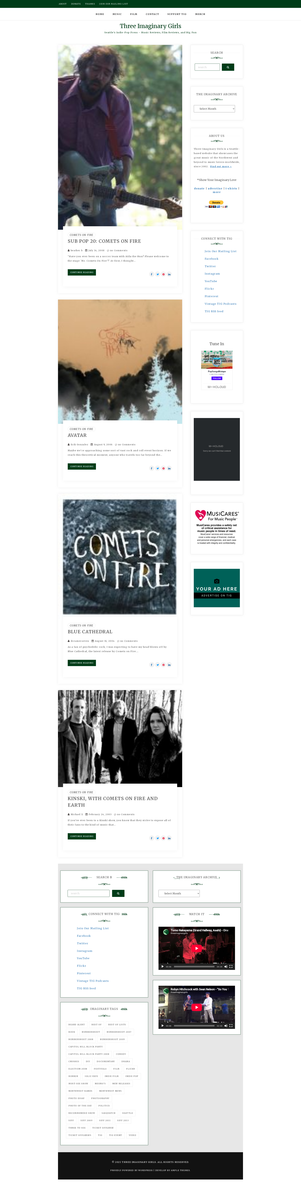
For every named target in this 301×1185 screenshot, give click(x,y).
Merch (200, 14)
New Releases (121, 1083)
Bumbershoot (91, 1032)
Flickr (209, 288)
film (116, 1069)
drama (125, 1061)
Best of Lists (117, 1024)
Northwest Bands (80, 1091)
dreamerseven (80, 641)
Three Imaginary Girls (150, 26)
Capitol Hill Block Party (86, 1047)
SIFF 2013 (123, 1120)
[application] (196, 948)
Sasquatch (109, 1113)
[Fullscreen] (230, 966)
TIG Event (115, 1135)
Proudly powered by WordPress (131, 1170)
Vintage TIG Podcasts (221, 303)
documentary (106, 1061)
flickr (130, 1069)
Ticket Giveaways (80, 1135)
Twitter (210, 266)
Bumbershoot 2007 (119, 1032)
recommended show (82, 1113)
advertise (215, 188)
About (63, 4)
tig (100, 1135)
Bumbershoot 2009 (112, 1039)
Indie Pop (131, 1076)
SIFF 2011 (105, 1120)
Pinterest (212, 296)
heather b (77, 250)
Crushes (74, 1061)
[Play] (162, 966)
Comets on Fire (81, 234)
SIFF (71, 1120)
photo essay (77, 1098)
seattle (127, 1113)
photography (100, 1098)
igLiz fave (91, 1076)
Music (117, 14)
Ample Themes (180, 1170)
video (132, 1135)
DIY (88, 1061)
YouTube (211, 281)
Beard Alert (77, 1024)
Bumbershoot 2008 (81, 1039)
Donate (76, 4)
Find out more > (221, 166)
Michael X (77, 814)
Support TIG (177, 14)
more (217, 192)
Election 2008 (78, 1069)
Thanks (90, 4)
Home (100, 14)
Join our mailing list (113, 4)
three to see (77, 1128)
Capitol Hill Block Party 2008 (89, 1054)
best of (97, 1024)
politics (104, 1106)
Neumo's (100, 1083)
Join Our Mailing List (221, 251)
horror (73, 1076)
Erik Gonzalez (79, 444)
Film (133, 14)
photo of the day (80, 1106)
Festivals (100, 1069)
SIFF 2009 (86, 1120)
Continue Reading (81, 272)
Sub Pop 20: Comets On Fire (104, 241)
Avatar (77, 435)
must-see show (78, 1083)
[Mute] (225, 966)
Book (72, 1032)
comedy (121, 1054)
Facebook (212, 258)
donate (199, 188)
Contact (152, 14)
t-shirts (231, 188)
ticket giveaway (103, 1128)
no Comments (118, 250)
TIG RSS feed (214, 311)
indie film (112, 1076)
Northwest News (110, 1091)
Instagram (212, 273)
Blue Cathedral (90, 632)
